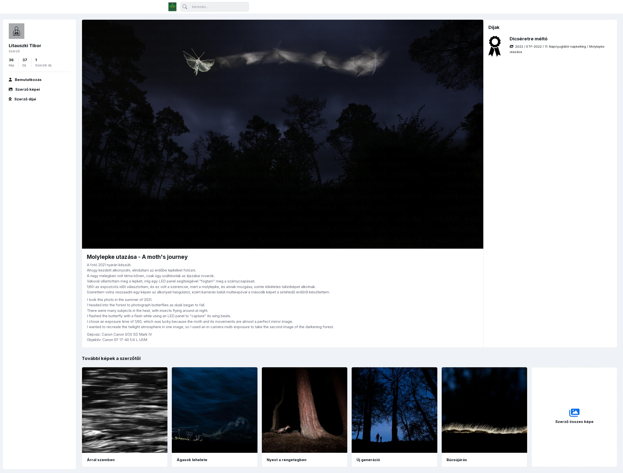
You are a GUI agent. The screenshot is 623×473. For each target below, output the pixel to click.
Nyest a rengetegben (286, 459)
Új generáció (368, 459)
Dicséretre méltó (529, 39)
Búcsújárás (457, 459)
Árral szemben (101, 459)
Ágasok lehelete (192, 459)
